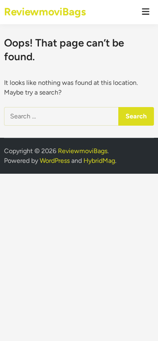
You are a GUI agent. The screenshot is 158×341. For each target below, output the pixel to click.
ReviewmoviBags (45, 11)
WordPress (55, 160)
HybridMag (99, 160)
